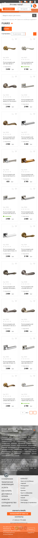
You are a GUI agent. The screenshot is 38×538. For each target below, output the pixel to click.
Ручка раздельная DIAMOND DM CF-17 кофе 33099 (27, 176)
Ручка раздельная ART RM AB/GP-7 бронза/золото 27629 (9, 64)
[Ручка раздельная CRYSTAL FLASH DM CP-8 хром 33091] (28, 123)
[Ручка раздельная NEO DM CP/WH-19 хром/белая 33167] (10, 347)
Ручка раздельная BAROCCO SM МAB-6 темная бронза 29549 (9, 102)
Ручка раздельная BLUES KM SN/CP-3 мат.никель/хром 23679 (27, 102)
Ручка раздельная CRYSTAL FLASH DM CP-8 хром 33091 (27, 138)
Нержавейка (25, 495)
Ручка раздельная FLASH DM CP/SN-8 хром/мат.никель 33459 (27, 214)
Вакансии (6, 506)
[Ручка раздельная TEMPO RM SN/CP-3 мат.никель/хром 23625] (28, 385)
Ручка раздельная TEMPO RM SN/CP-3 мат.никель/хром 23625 (27, 401)
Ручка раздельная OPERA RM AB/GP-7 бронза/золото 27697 (9, 401)
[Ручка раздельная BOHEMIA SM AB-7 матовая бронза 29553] (10, 123)
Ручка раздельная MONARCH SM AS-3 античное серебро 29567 (9, 326)
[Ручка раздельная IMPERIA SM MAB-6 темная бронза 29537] (10, 272)
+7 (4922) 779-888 (19, 520)
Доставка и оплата (7, 495)
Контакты (19, 517)
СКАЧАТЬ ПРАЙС (19, 510)
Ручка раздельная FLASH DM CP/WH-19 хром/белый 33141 (9, 250)
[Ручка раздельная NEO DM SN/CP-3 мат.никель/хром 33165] (28, 347)
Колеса (23, 488)
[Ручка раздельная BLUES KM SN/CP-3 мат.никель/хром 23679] (28, 85)
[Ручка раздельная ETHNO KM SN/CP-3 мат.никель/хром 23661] (10, 198)
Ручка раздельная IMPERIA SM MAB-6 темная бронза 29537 (9, 289)
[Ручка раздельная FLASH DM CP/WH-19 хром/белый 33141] (10, 235)
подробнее (31, 532)
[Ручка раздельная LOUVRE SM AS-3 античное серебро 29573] (28, 272)
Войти (35, 1)
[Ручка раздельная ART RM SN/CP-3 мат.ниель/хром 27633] (28, 48)
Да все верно (9, 9)
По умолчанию (17, 34)
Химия (23, 498)
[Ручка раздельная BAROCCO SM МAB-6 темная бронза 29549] (10, 85)
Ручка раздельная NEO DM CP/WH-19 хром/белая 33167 (9, 363)
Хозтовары (24, 500)
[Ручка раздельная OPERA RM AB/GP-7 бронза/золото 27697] (10, 385)
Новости (6, 499)
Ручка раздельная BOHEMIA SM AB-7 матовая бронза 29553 (9, 139)
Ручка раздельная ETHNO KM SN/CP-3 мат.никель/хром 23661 (9, 214)
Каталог (24, 479)
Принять (31, 529)
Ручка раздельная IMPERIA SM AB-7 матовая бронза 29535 (27, 251)
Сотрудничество (9, 503)
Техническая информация (8, 483)
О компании (7, 479)
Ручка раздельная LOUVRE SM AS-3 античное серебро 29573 (27, 289)
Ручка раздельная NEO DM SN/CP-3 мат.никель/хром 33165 (27, 364)
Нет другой (24, 9)
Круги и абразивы (26, 493)
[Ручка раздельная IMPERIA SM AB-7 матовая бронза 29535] (28, 235)
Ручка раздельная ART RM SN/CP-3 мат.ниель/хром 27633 (27, 64)
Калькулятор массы (19, 514)
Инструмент (25, 486)
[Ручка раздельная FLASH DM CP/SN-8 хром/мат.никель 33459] (28, 198)
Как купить (7, 491)
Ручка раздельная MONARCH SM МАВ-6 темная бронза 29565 (27, 326)
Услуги (5, 487)
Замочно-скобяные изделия (27, 482)
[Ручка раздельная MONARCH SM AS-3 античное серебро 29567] (10, 310)
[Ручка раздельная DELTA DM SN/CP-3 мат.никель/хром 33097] (10, 160)
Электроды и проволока (28, 502)
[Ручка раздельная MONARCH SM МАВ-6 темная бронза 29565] (28, 310)
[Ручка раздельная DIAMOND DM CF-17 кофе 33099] (28, 160)
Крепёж (23, 490)
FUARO (6, 29)
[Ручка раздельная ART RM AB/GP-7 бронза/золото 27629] (10, 48)
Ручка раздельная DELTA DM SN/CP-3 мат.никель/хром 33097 (9, 176)
